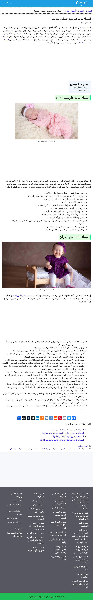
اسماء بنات (86, 27)
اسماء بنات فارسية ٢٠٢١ (79, 87)
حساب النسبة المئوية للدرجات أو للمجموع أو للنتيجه (35, 540)
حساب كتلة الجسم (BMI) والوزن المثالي (58, 525)
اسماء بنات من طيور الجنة (24, 295)
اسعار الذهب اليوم (14, 504)
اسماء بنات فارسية (67, 449)
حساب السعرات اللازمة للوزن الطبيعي (59, 515)
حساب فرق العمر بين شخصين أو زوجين (81, 559)
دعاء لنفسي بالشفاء (14, 518)
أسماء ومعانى (70, 11)
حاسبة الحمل (38, 504)
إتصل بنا (18, 529)
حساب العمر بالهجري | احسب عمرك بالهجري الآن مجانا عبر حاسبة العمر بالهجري (80, 536)
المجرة (89, 11)
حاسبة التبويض (38, 500)
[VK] (46, 418)
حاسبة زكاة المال (59, 508)
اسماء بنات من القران (80, 90)
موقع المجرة (49, 596)
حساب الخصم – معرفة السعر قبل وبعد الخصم (36, 526)
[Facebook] (73, 418)
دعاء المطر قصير (15, 522)
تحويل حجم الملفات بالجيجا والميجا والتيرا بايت (79, 584)
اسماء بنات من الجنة (33, 449)
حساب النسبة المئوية (35, 533)
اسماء (5, 36)
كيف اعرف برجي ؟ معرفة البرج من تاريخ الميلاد (80, 516)
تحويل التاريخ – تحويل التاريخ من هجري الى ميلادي (81, 549)
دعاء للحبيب (17, 500)
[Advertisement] (46, 63)
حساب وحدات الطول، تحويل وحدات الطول (60, 549)
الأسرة (81, 11)
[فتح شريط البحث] (8, 3)
